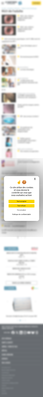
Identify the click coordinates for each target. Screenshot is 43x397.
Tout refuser (21, 206)
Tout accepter (21, 201)
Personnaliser (21, 210)
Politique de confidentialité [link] (21, 214)
